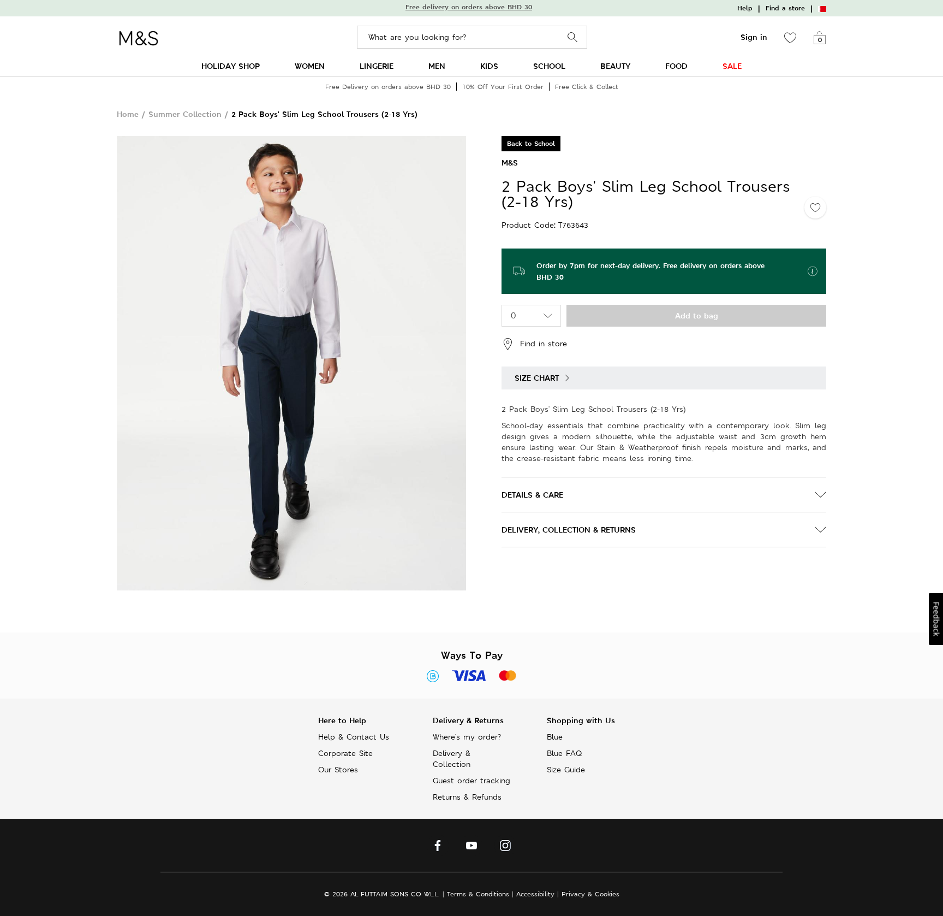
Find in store (543, 343)
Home (128, 114)
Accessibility (535, 894)
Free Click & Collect (586, 86)
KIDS (489, 66)
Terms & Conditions (478, 894)
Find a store (785, 8)
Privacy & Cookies (590, 894)
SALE (732, 66)
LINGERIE (376, 66)
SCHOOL (549, 66)
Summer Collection (185, 114)
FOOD (676, 66)
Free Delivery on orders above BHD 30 (388, 86)
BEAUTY (615, 66)
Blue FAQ (564, 753)
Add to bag (696, 315)
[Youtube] (471, 848)
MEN (436, 66)
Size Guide (566, 770)
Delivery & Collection (451, 758)
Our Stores (338, 770)
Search (572, 37)
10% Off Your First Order (503, 86)
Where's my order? (467, 737)
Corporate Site (345, 753)
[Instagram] (505, 848)
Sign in (754, 37)
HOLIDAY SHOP (230, 66)
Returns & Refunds (467, 797)
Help (745, 8)
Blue (555, 737)
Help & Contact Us (353, 737)
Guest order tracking (471, 780)
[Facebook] (438, 848)
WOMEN (310, 66)
